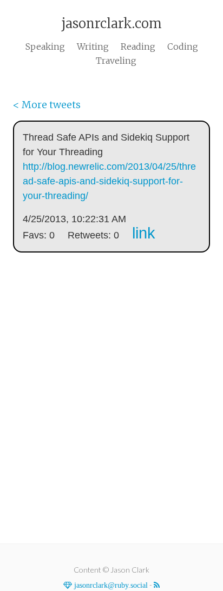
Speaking (45, 46)
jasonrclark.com (111, 23)
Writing (93, 46)
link (143, 233)
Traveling (116, 60)
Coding (182, 46)
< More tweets (47, 104)
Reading (138, 46)
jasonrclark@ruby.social (110, 585)
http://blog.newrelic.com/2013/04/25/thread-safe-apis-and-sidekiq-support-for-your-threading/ (109, 181)
